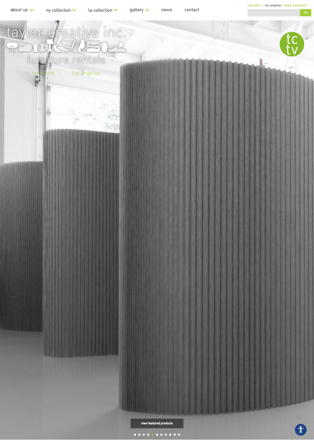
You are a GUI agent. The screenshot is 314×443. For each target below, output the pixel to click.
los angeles (86, 73)
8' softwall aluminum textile (157, 410)
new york (43, 73)
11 (179, 435)
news (166, 10)
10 (175, 435)
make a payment (295, 5)
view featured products (157, 423)
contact (191, 10)
